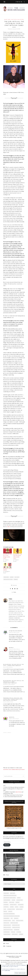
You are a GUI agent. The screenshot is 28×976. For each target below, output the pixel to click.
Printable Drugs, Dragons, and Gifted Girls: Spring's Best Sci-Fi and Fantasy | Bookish (12, 699)
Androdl (11, 717)
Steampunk (16, 929)
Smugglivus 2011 (7, 925)
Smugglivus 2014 (16, 927)
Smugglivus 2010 (14, 922)
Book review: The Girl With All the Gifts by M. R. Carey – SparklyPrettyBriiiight (13, 681)
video (8, 526)
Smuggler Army (19, 920)
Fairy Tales (11, 902)
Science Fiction (7, 920)
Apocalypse (6, 577)
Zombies (16, 579)
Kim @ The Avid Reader (15, 630)
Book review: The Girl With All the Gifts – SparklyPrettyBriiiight (13, 665)
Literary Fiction (11, 909)
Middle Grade (19, 909)
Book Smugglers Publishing (10, 895)
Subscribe (7, 845)
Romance (16, 918)
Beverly (11, 647)
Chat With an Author (17, 19)
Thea (14, 592)
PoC (11, 918)
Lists (5, 909)
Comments (14, 585)
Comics (18, 897)
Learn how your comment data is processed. (14, 769)
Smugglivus (6, 922)
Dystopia (6, 902)
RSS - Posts (6, 875)
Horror (11, 577)
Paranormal (6, 918)
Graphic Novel (13, 904)
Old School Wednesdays (9, 913)
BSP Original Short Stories (10, 897)
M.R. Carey (17, 577)
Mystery (10, 911)
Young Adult (14, 934)
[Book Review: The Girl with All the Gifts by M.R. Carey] (17, 551)
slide (13, 920)
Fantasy (17, 902)
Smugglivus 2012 (15, 925)
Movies (5, 911)
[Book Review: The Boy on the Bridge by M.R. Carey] (7, 551)
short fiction (18, 792)
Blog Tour (7, 19)
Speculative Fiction (8, 579)
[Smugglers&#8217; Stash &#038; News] (7, 565)
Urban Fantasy (7, 934)
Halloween (20, 904)
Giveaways (6, 904)
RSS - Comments (7, 946)
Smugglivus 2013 (7, 927)
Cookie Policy (7, 970)
